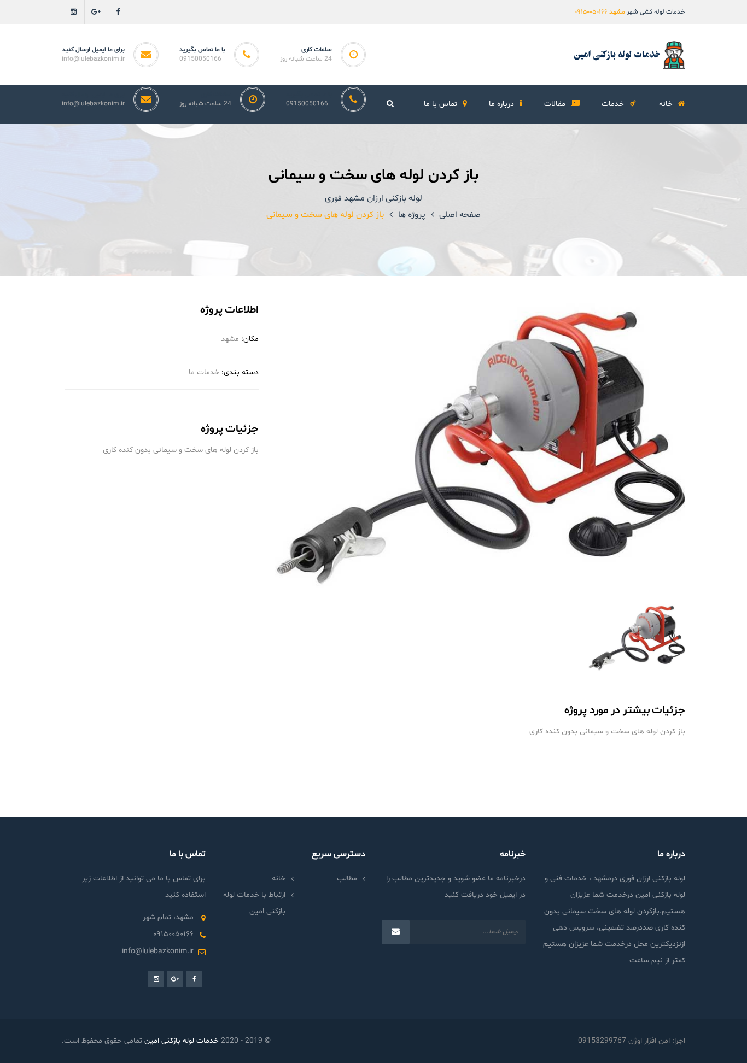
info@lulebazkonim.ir (93, 59)
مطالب (347, 878)
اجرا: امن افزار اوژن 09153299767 (631, 1041)
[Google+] (95, 12)
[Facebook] (118, 12)
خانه (278, 878)
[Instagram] (73, 12)
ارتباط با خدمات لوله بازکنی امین (254, 903)
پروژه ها (411, 215)
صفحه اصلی (460, 215)
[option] (480, 445)
